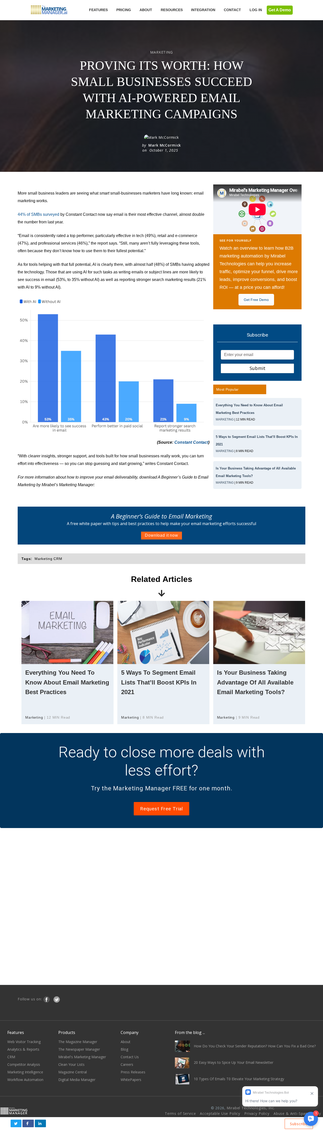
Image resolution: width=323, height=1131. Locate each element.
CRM (11, 1056)
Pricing (123, 10)
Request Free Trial (161, 809)
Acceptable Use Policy (220, 1113)
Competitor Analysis (23, 1064)
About (146, 10)
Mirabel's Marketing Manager (82, 1056)
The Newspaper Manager (79, 1049)
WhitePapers (131, 1079)
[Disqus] (161, 905)
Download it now (161, 535)
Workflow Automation (25, 1079)
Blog (124, 1049)
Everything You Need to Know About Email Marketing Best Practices (67, 682)
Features (98, 10)
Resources (172, 10)
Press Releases (133, 1072)
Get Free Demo (256, 300)
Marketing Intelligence (25, 1072)
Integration (203, 10)
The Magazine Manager (77, 1041)
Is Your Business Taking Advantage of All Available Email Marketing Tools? (255, 682)
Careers (127, 1064)
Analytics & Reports (23, 1049)
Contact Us (130, 1056)
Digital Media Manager (76, 1079)
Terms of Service (180, 1113)
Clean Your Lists (71, 1064)
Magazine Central (72, 1072)
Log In (256, 10)
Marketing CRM (48, 559)
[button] (16, 1123)
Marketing (225, 419)
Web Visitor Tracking (24, 1041)
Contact (232, 10)
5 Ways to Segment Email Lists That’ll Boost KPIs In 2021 (159, 682)
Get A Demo (279, 10)
